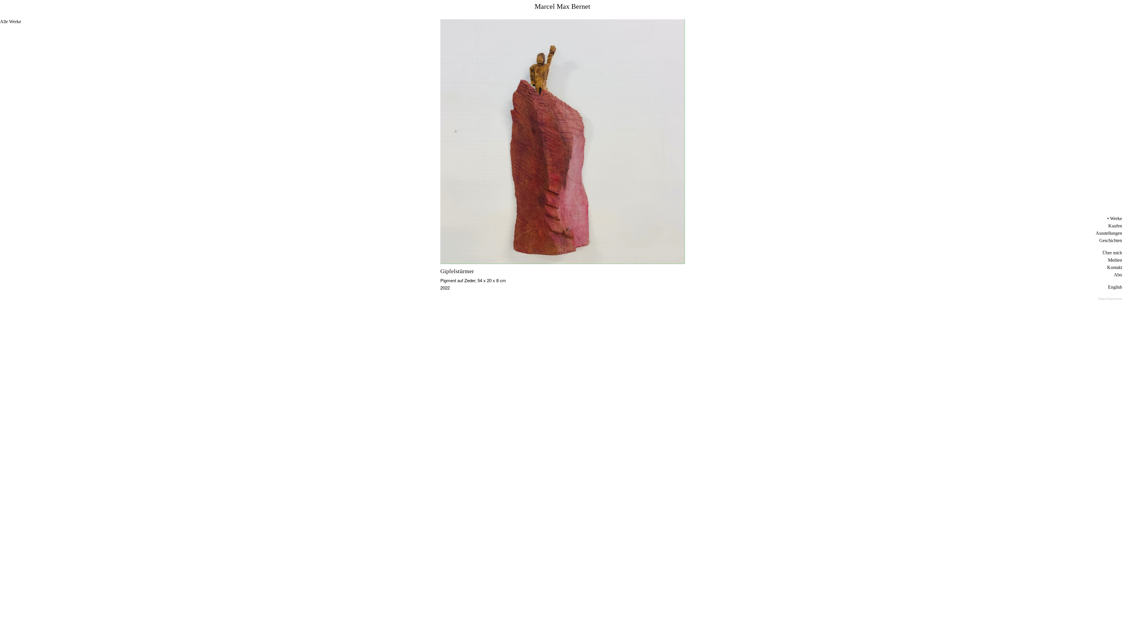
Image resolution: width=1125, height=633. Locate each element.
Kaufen (1115, 225)
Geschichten (1110, 240)
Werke (1116, 218)
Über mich (1112, 252)
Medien (1115, 260)
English (1115, 287)
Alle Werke (10, 21)
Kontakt (1114, 267)
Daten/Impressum (1110, 298)
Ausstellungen (1109, 233)
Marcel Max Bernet (562, 6)
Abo (1118, 274)
